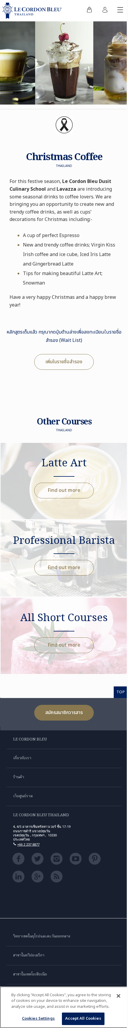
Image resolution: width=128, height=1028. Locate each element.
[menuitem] (89, 10)
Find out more (64, 490)
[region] (64, 1007)
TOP (121, 691)
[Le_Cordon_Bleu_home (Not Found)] (33, 10)
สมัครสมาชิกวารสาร (64, 712)
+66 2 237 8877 (28, 844)
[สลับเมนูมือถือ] (120, 10)
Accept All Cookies (83, 1018)
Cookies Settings (38, 1018)
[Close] (118, 995)
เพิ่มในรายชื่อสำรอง (64, 361)
